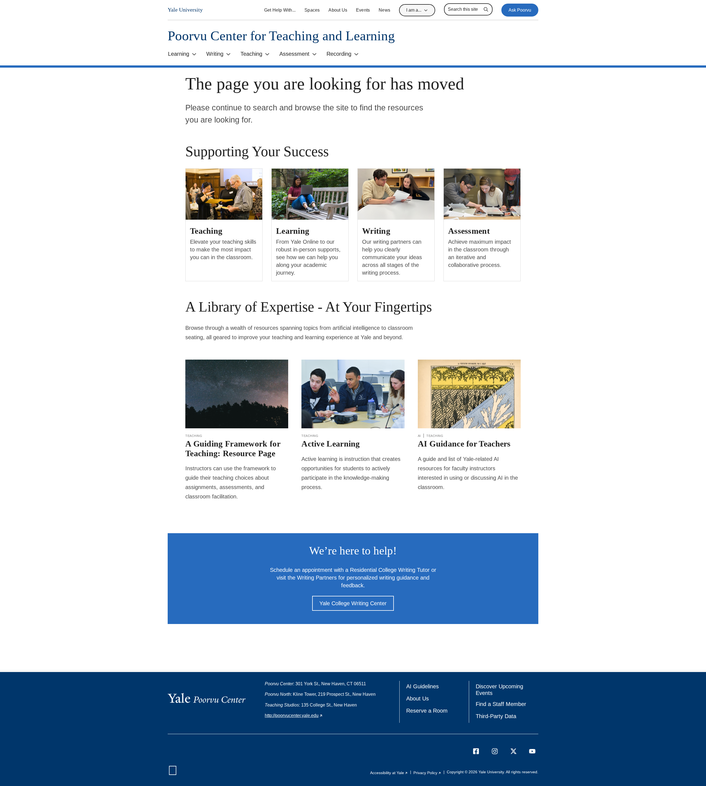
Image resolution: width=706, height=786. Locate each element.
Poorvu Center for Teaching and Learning (281, 36)
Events (363, 10)
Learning (178, 54)
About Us (337, 10)
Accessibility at (389, 773)
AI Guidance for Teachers (464, 443)
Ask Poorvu (520, 10)
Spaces (312, 10)
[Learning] (310, 194)
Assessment (294, 54)
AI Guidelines (422, 686)
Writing (214, 54)
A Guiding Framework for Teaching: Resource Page (232, 448)
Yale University (185, 10)
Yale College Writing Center (353, 603)
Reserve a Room (427, 711)
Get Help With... (280, 10)
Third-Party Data (496, 716)
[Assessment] (482, 194)
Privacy (427, 773)
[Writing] (396, 194)
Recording (339, 54)
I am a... (413, 10)
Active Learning (330, 443)
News (384, 10)
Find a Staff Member (501, 704)
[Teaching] (224, 194)
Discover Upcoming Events (501, 689)
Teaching (251, 54)
